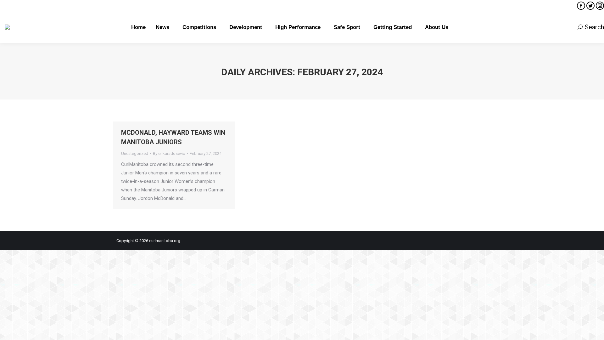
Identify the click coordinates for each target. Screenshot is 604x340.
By (169, 153)
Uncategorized (134, 153)
